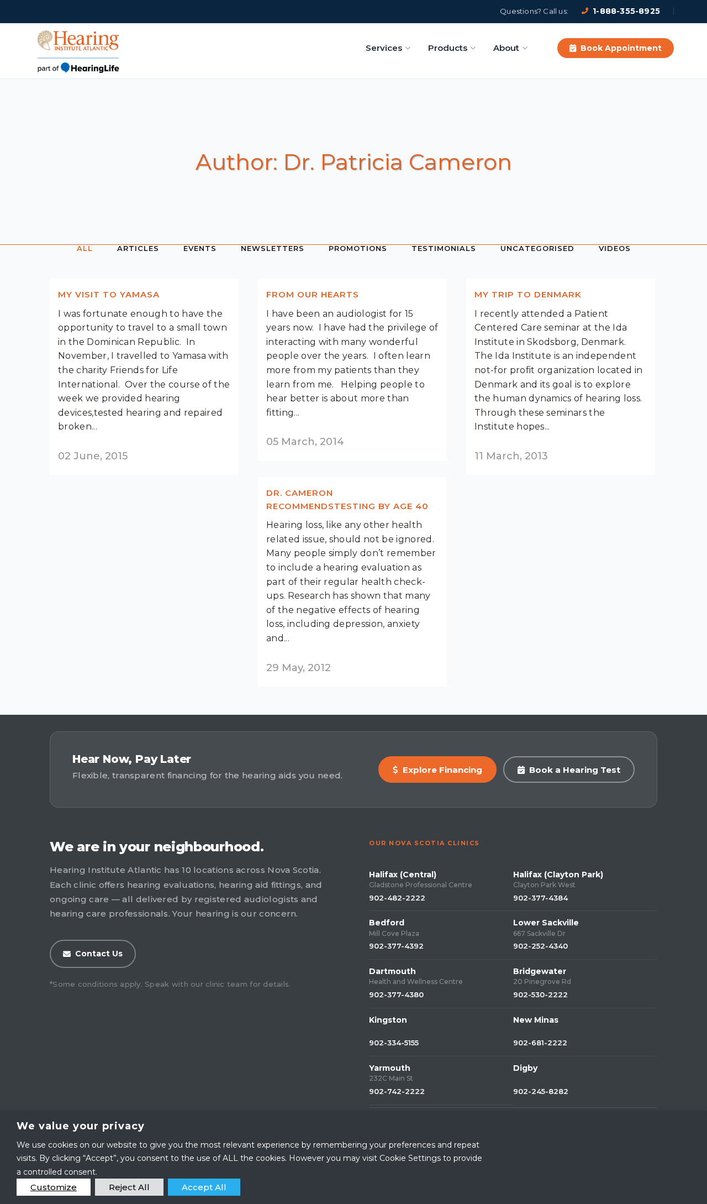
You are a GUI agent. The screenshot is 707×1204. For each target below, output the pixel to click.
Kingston (388, 1020)
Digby (525, 1068)
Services (384, 48)
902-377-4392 (396, 945)
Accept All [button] (204, 1187)
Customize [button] (53, 1187)
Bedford (386, 923)
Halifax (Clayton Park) (558, 875)
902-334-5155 (394, 1042)
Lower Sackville (546, 923)
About (506, 48)
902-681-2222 (540, 1042)
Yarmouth (389, 1068)
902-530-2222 (540, 994)
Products (447, 48)
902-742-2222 (397, 1091)
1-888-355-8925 (626, 11)
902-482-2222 (397, 897)
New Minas (535, 1020)
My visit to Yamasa (109, 294)
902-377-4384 (540, 897)
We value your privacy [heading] (81, 1126)
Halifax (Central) (402, 875)
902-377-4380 (396, 994)
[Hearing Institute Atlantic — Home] (79, 48)
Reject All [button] (129, 1187)
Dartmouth (392, 971)
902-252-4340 (540, 945)
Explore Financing (442, 770)
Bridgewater (539, 971)
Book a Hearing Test (574, 770)
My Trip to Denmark (528, 294)
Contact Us (99, 954)
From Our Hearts (312, 294)
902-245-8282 (540, 1091)
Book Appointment (621, 48)
